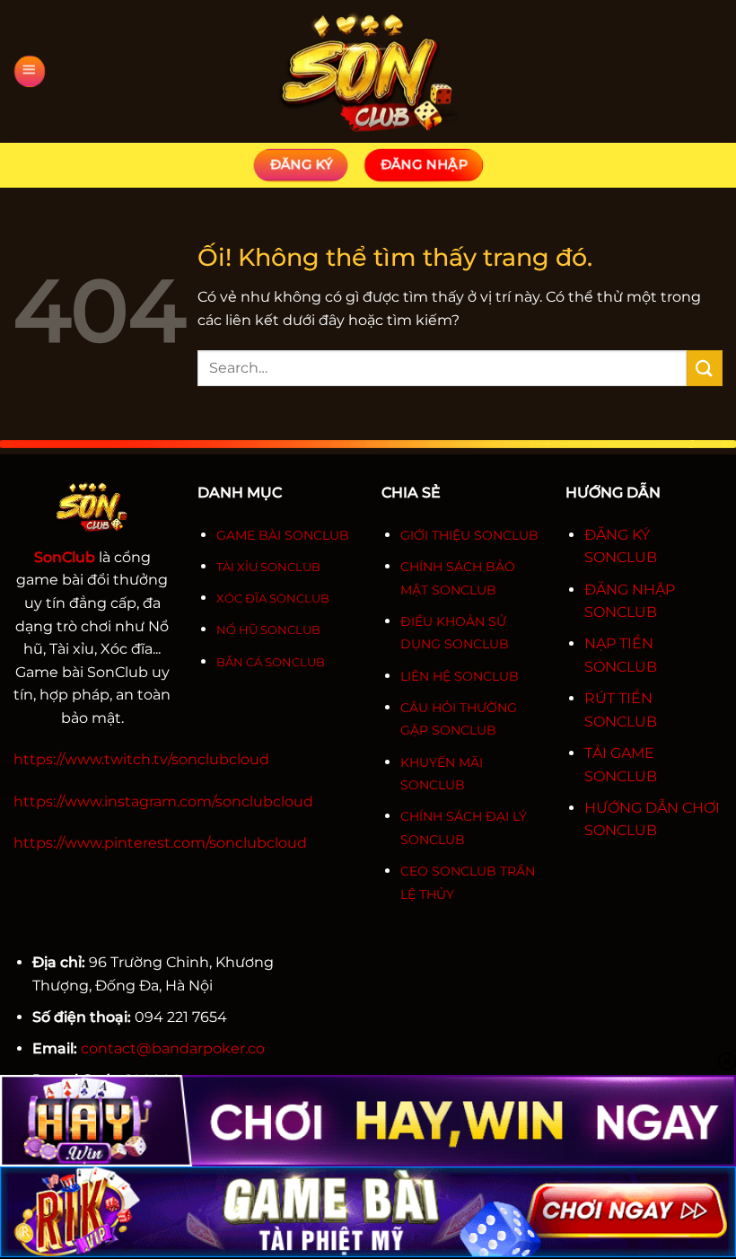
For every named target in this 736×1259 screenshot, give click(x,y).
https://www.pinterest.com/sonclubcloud (160, 842)
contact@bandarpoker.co (173, 1048)
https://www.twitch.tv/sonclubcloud (141, 759)
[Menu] (29, 72)
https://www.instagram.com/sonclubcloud (163, 801)
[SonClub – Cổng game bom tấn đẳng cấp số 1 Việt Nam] (368, 71)
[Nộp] (705, 367)
